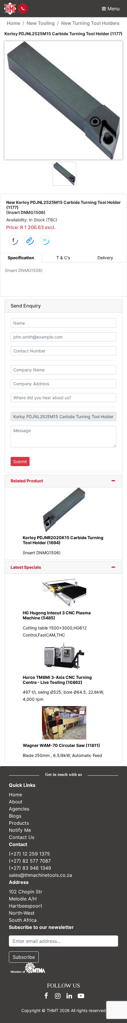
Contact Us (21, 837)
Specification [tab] (21, 257)
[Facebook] (46, 995)
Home (13, 23)
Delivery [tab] (105, 257)
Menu (113, 9)
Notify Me (20, 830)
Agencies (19, 809)
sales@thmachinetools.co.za (40, 875)
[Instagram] (57, 995)
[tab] (63, 481)
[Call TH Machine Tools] (23, 9)
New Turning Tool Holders (90, 23)
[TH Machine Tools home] (10, 8)
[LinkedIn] (69, 995)
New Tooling (41, 23)
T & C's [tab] (63, 257)
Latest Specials (26, 567)
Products (19, 823)
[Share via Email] (45, 239)
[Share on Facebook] (13, 239)
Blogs (15, 816)
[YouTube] (80, 995)
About (15, 802)
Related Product (27, 480)
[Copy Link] (29, 239)
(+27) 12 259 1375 (29, 854)
